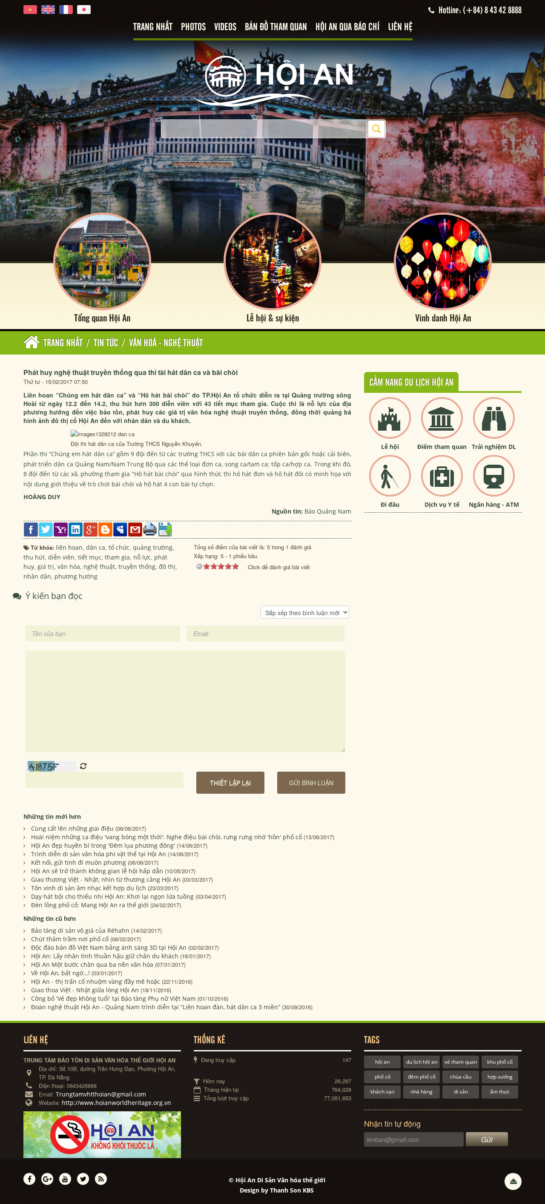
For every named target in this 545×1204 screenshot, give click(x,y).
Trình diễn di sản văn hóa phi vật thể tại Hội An (98, 854)
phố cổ (382, 1076)
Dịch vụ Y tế (442, 504)
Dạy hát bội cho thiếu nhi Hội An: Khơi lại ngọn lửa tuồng (112, 896)
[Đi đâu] (390, 483)
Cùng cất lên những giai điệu (72, 828)
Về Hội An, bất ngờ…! (60, 973)
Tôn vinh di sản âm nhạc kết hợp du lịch (88, 888)
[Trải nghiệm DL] (494, 425)
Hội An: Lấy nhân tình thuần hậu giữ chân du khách (104, 956)
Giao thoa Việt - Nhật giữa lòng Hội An (85, 990)
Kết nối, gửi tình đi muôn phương (78, 862)
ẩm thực (500, 1091)
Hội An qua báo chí (347, 27)
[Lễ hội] (390, 425)
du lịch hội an (421, 1061)
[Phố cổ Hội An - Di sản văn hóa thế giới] (272, 81)
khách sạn (382, 1091)
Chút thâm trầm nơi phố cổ (70, 939)
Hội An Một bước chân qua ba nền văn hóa (92, 964)
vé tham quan (461, 1061)
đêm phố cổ (422, 1076)
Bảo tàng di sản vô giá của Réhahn (80, 930)
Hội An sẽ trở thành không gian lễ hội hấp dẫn (97, 871)
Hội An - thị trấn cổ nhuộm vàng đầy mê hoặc (95, 981)
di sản (461, 1091)
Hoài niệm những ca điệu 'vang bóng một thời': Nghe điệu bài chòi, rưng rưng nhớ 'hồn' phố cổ (166, 837)
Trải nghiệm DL (494, 447)
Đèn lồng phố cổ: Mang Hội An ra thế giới (90, 905)
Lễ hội (390, 447)
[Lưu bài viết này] (165, 529)
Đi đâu (390, 504)
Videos (225, 27)
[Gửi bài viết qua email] (135, 529)
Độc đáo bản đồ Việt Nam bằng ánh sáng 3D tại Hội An (108, 947)
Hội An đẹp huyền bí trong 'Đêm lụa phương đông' (103, 845)
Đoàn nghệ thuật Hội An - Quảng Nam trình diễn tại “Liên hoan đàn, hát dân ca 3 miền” (155, 1007)
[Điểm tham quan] (442, 425)
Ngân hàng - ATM (494, 504)
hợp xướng (500, 1076)
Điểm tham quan (442, 447)
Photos (193, 27)
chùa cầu (460, 1076)
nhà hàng (421, 1091)
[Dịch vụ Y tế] (442, 483)
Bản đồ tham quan (276, 27)
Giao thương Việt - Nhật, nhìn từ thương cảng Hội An (106, 879)
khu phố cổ (500, 1061)
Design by (277, 1190)
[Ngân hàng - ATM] (494, 483)
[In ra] (150, 528)
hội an (382, 1061)
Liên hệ (400, 27)
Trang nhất (152, 27)
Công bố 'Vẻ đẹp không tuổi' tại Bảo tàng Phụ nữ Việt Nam (113, 998)
